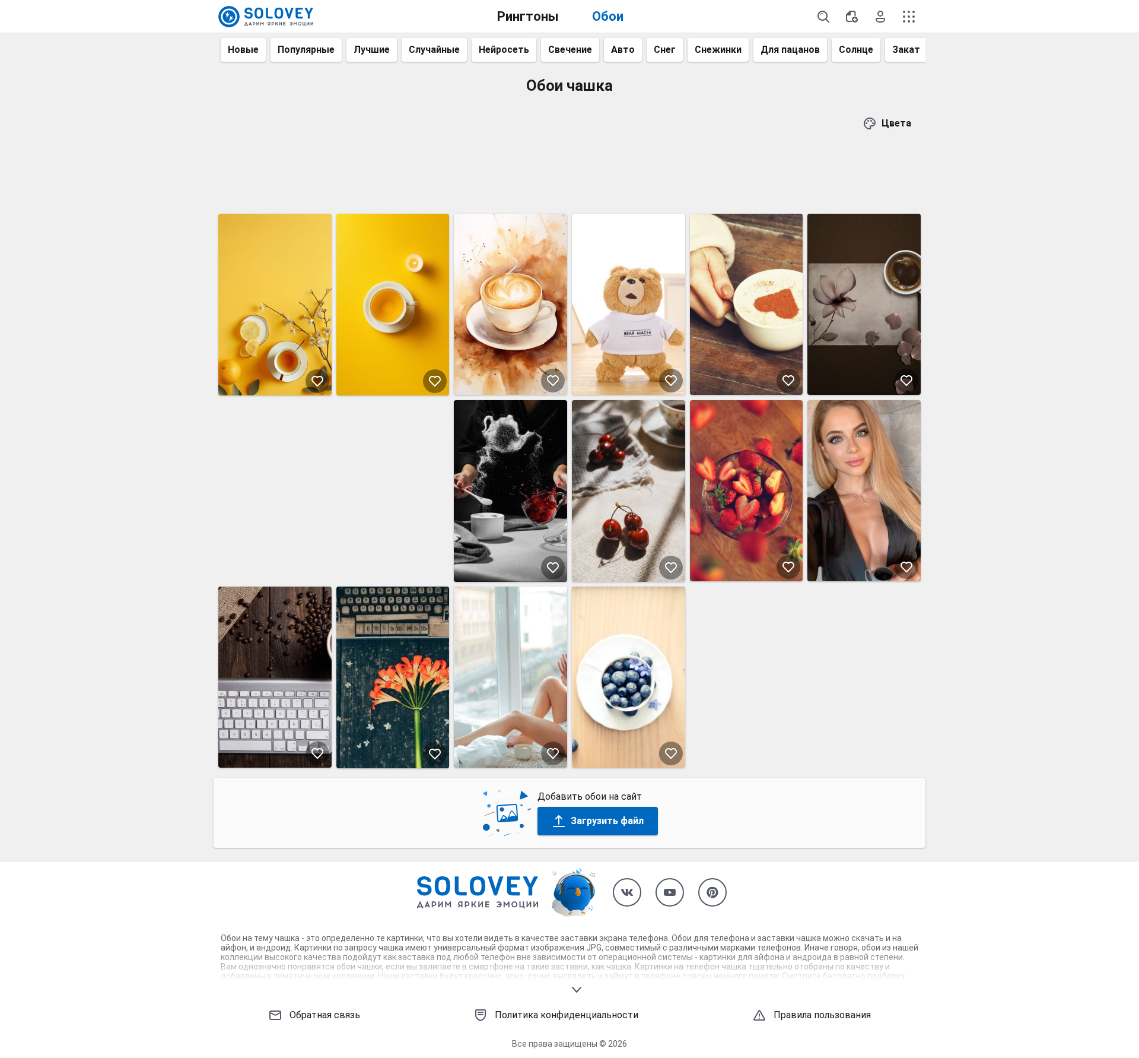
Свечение (570, 49)
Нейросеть (504, 49)
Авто (623, 49)
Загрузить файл (607, 820)
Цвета (896, 123)
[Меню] (909, 16)
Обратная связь (324, 1015)
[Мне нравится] (317, 381)
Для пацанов (790, 49)
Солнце (856, 49)
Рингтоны (528, 16)
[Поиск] (823, 16)
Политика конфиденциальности (566, 1015)
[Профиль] (880, 16)
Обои (607, 16)
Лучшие (372, 49)
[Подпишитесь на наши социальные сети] (627, 892)
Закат (906, 49)
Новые (243, 49)
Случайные (434, 49)
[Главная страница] (265, 16)
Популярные (306, 49)
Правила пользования (822, 1015)
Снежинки (718, 49)
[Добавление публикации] (852, 16)
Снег (665, 49)
